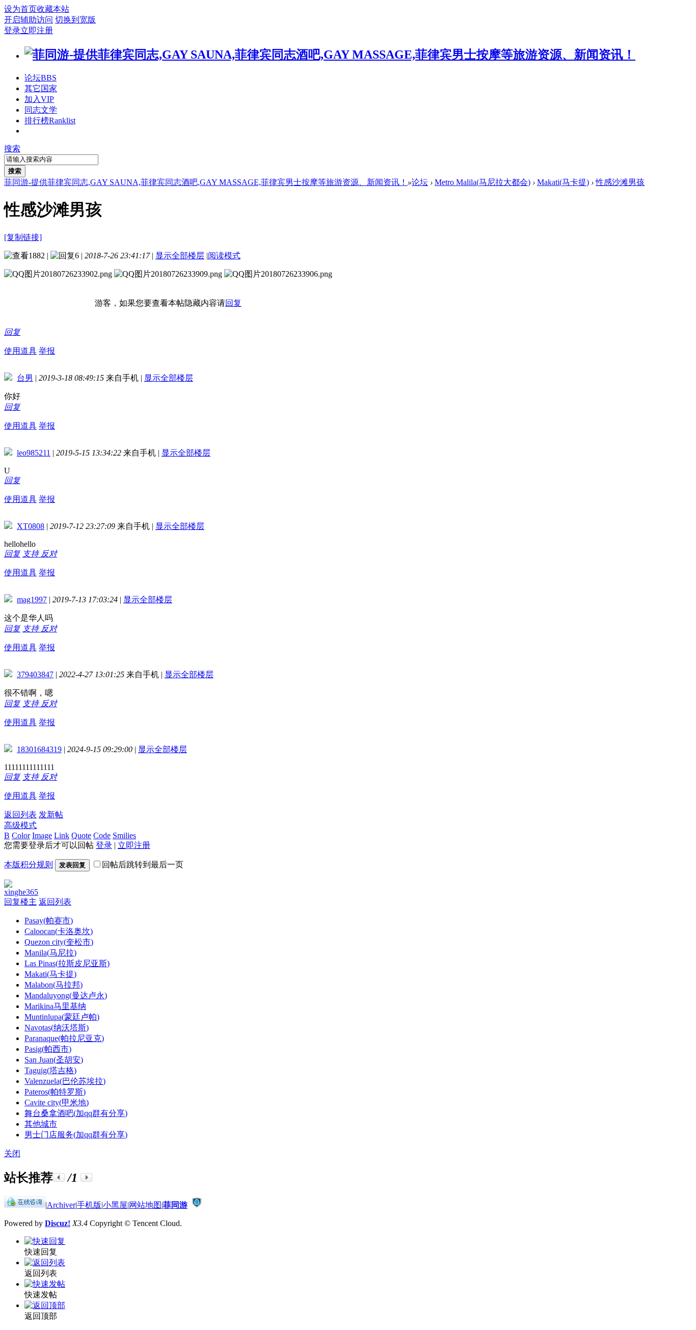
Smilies (124, 835)
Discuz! (57, 1223)
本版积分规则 (28, 864)
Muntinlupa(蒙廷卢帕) (61, 1017)
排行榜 (49, 120)
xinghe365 (21, 892)
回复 (233, 303)
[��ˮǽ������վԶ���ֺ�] (197, 1205)
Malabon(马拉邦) (53, 984)
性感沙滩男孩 (620, 182)
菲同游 (175, 1205)
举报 (47, 351)
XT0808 (30, 526)
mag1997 (32, 599)
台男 (25, 378)
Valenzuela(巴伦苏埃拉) (64, 1081)
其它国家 (40, 88)
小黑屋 (115, 1205)
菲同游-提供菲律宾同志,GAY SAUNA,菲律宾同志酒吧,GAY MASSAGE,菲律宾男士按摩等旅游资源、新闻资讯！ (206, 182)
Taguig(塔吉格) (50, 1070)
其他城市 (40, 1124)
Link (61, 835)
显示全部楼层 (179, 255)
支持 (31, 553)
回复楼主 (20, 901)
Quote (81, 835)
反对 (49, 553)
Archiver (61, 1205)
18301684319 (39, 749)
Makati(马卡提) (563, 182)
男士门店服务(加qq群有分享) (75, 1134)
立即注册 (36, 30)
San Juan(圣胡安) (53, 1059)
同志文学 (40, 109)
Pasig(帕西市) (47, 1049)
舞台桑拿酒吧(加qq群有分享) (75, 1113)
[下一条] (86, 1177)
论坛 (40, 77)
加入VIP (39, 99)
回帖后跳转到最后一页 (142, 864)
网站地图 (145, 1205)
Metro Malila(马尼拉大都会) (482, 182)
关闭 (12, 1153)
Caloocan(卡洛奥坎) (58, 931)
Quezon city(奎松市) (58, 942)
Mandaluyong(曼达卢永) (65, 995)
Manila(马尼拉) (50, 952)
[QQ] (24, 1205)
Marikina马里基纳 (55, 1006)
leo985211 (33, 452)
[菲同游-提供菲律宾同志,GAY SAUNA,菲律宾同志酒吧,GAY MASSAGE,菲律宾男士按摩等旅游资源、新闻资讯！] (329, 54)
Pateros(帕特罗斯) (55, 1091)
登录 (12, 30)
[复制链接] (23, 237)
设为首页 (20, 9)
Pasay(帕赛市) (48, 920)
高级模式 (20, 825)
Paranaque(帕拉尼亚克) (64, 1038)
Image (42, 835)
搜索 (12, 148)
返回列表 (20, 814)
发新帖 (51, 814)
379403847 (35, 674)
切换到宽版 (75, 19)
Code (102, 835)
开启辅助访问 (28, 19)
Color (21, 835)
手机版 (89, 1205)
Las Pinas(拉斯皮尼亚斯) (67, 963)
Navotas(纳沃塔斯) (56, 1027)
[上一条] (59, 1177)
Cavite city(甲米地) (56, 1102)
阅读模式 (224, 255)
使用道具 (20, 351)
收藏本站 (53, 9)
